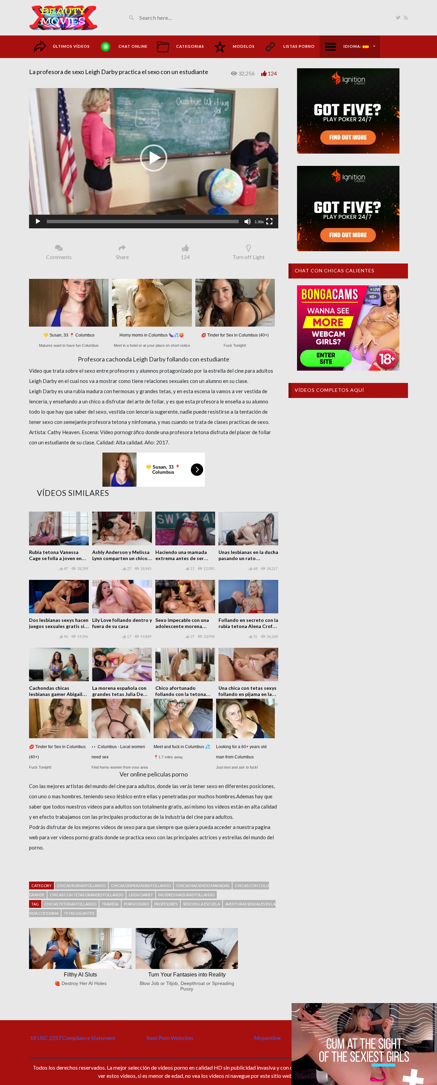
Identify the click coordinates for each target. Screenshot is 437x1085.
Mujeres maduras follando (186, 895)
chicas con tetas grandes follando (86, 895)
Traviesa (110, 904)
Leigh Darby (141, 895)
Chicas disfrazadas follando (141, 885)
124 (272, 73)
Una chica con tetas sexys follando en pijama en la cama (247, 694)
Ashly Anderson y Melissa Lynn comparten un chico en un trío (121, 558)
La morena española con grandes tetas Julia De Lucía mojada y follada (119, 694)
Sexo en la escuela (201, 904)
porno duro (136, 904)
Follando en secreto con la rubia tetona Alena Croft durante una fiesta (248, 626)
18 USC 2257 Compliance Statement (72, 1037)
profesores (166, 904)
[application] (153, 158)
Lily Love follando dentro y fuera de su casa (122, 623)
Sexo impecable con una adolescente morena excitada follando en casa (184, 626)
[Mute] (247, 221)
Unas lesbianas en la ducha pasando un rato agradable (248, 558)
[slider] (143, 221)
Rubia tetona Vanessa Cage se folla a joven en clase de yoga (55, 558)
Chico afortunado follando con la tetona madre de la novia (180, 694)
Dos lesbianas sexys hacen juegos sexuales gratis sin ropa (58, 626)
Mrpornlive (267, 1037)
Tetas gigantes (79, 913)
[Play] (37, 221)
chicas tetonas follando (70, 904)
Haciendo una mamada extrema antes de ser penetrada (181, 558)
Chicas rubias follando (81, 885)
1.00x (259, 222)
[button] (153, 158)
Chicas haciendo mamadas (202, 885)
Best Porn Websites (169, 1037)
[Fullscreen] (269, 221)
